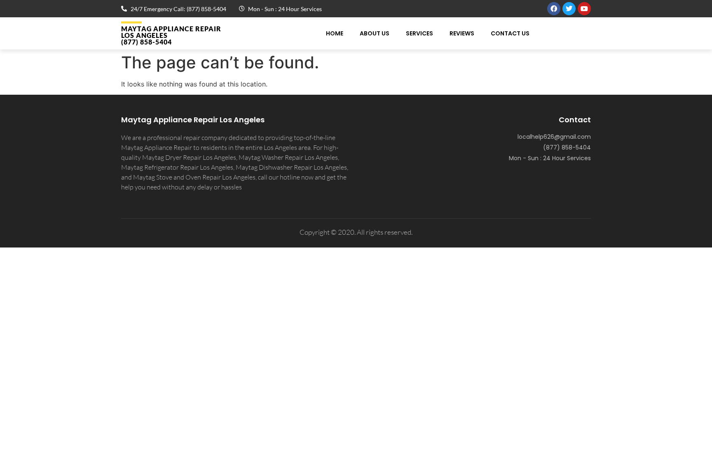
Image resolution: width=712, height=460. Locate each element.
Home (334, 33)
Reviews (462, 33)
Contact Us (510, 33)
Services (419, 33)
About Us (374, 33)
